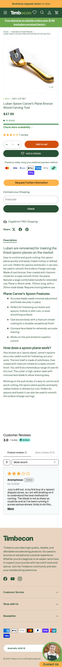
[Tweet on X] (13, 229)
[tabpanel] (31, 322)
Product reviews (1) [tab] (17, 452)
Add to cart (41, 144)
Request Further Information (31, 182)
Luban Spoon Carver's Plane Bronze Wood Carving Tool (26, 34)
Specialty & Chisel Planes (21, 32)
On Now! (31, 3)
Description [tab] (10, 240)
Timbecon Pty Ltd (17, 659)
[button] (56, 12)
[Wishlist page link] (35, 12)
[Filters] (6, 462)
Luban (6, 98)
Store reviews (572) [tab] (45, 452)
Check (31, 208)
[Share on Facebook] (20, 229)
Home (5, 32)
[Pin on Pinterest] (27, 229)
